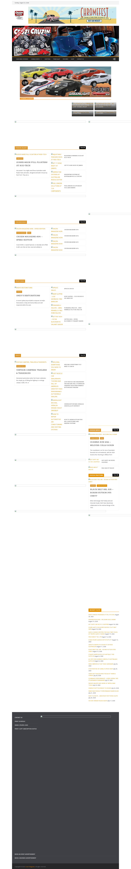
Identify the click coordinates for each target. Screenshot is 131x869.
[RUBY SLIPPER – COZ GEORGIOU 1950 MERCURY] (57, 298)
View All (82, 147)
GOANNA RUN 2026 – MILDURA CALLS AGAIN (102, 444)
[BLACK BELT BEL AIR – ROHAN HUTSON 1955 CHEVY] (103, 480)
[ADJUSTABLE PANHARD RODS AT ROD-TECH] (57, 157)
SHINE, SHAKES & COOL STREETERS (81, 112)
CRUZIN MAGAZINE (21, 232)
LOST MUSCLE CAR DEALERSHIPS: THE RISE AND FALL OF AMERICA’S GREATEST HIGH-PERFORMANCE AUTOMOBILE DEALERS (74, 384)
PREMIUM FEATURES (101, 485)
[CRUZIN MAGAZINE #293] (57, 242)
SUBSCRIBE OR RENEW (22, 59)
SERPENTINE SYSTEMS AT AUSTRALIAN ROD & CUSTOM (72, 175)
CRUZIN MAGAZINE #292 (71, 248)
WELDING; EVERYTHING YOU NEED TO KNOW (72, 365)
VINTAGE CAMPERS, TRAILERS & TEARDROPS (31, 372)
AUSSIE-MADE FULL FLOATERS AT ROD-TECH (31, 164)
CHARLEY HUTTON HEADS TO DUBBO (105, 112)
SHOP (72, 59)
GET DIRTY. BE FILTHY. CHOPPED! (108, 461)
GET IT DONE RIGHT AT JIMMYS (73, 165)
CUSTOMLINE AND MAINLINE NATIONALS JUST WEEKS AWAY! (81, 105)
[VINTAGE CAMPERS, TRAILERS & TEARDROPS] (32, 362)
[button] (41, 59)
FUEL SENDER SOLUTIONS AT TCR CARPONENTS (73, 186)
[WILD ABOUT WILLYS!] (94, 468)
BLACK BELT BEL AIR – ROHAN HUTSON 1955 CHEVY (101, 492)
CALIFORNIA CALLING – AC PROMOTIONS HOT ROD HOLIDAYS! (105, 105)
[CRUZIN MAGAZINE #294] (57, 236)
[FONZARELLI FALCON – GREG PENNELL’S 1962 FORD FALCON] (57, 309)
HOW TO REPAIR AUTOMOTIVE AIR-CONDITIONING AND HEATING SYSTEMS (73, 421)
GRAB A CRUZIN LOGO (21, 725)
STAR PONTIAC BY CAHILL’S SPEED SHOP (100, 669)
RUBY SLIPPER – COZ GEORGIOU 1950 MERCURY (74, 297)
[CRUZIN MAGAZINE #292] (57, 248)
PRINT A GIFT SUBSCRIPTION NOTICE (26, 729)
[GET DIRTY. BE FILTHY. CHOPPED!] (94, 461)
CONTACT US (80, 59)
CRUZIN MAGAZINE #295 (71, 229)
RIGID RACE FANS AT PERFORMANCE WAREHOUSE (103, 691)
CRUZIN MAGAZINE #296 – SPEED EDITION (29, 238)
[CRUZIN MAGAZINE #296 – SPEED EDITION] (32, 228)
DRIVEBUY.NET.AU (21, 366)
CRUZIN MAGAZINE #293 (71, 242)
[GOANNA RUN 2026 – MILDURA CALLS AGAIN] (103, 434)
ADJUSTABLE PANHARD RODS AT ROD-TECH (74, 156)
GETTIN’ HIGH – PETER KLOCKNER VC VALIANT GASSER (73, 320)
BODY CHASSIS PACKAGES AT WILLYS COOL (101, 615)
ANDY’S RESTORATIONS (28, 295)
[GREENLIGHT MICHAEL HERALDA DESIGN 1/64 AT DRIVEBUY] (57, 405)
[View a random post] (114, 59)
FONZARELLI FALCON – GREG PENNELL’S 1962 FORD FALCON (73, 308)
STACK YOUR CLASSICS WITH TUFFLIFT (100, 640)
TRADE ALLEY (56, 59)
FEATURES (65, 59)
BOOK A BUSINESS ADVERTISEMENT (25, 858)
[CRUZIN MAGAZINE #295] (57, 230)
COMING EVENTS (35, 59)
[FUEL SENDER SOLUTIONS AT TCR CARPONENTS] (57, 187)
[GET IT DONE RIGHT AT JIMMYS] (57, 166)
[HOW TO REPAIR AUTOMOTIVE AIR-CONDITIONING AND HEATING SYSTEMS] (57, 422)
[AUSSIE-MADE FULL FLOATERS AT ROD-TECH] (32, 154)
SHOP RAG (47, 59)
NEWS (29, 232)
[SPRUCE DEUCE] (57, 289)
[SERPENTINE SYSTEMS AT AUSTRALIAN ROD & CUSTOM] (57, 176)
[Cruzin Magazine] (65, 27)
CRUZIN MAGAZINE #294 (71, 236)
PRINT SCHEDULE (20, 721)
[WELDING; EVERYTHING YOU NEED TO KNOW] (57, 366)
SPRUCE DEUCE (69, 288)
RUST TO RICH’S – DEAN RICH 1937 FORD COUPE (103, 696)
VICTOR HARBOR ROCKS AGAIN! (97, 701)
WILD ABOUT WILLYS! (108, 468)
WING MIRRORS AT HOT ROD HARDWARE (100, 664)
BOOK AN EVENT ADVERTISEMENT (25, 854)
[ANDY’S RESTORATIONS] (32, 287)
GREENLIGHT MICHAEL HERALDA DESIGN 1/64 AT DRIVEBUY (74, 405)
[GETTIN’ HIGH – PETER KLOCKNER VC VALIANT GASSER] (57, 320)
